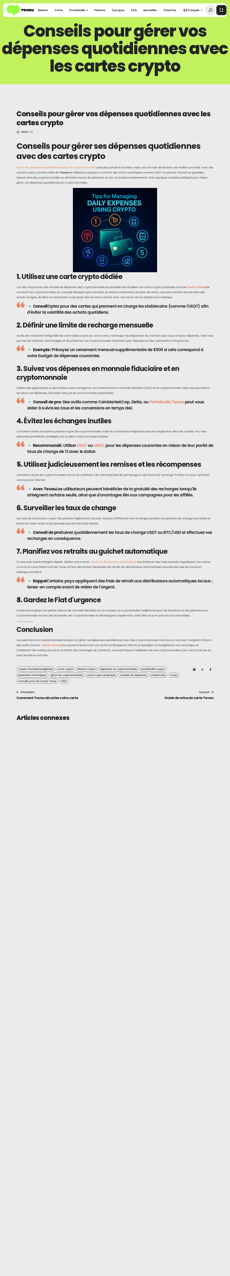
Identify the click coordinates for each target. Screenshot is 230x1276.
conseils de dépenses (133, 675)
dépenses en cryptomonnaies (118, 669)
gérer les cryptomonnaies (67, 675)
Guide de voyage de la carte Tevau (158, 741)
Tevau (173, 675)
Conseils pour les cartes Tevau (37, 681)
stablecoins (158, 675)
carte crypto (65, 669)
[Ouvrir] (221, 10)
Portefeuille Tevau (166, 402)
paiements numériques (32, 675)
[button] (210, 10)
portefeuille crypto (153, 669)
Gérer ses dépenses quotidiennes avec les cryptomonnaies (56, 167)
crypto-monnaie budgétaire (35, 669)
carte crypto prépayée (101, 675)
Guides (27, 733)
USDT (82, 445)
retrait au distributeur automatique (113, 562)
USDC (99, 445)
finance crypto (86, 669)
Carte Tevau (196, 287)
